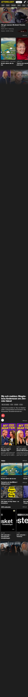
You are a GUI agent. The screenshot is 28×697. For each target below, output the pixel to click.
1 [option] (2, 420)
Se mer (22, 31)
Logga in (19, 2)
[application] (14, 15)
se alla (25, 35)
